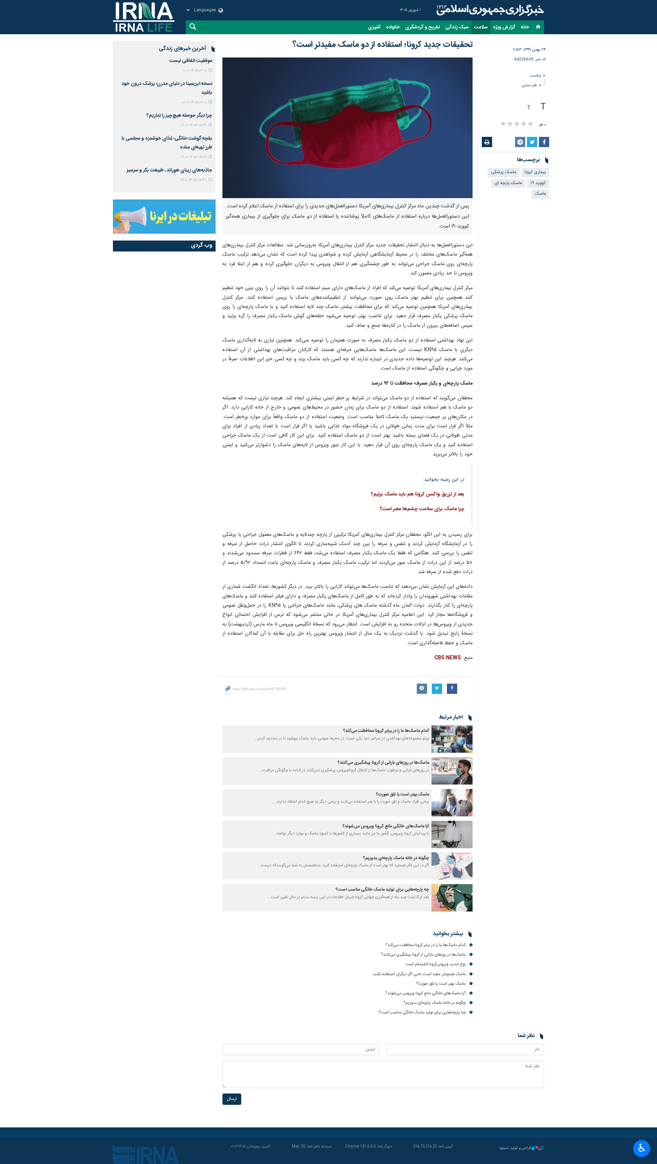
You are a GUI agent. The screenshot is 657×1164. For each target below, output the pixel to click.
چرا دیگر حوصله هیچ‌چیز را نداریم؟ (179, 116)
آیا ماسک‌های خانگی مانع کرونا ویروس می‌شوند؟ (386, 826)
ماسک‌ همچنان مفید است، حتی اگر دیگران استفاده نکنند (419, 974)
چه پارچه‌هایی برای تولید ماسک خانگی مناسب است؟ (382, 889)
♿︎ (642, 1148)
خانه (525, 27)
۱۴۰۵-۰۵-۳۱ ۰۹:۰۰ (193, 125)
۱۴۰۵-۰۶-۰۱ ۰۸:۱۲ (194, 102)
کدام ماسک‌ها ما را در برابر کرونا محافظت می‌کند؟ (386, 731)
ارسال (232, 1099)
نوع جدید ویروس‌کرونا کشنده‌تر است (435, 964)
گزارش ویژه (504, 27)
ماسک (540, 193)
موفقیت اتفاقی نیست (190, 61)
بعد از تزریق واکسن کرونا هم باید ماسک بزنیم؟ (417, 494)
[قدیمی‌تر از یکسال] (452, 739)
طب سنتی (529, 85)
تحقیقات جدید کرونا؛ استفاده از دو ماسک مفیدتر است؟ (383, 45)
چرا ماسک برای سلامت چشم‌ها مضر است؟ (422, 509)
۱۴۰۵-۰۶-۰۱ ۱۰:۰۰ (194, 70)
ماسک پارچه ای (508, 183)
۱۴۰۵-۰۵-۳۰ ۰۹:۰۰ (193, 180)
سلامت (481, 27)
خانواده (393, 27)
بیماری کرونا (535, 172)
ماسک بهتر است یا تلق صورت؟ (402, 794)
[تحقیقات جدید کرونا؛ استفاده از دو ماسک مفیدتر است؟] (347, 127)
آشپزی (374, 27)
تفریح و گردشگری (422, 27)
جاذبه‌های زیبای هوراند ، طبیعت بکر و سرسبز (169, 170)
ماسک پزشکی (503, 172)
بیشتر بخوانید (448, 934)
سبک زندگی (456, 27)
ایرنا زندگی (489, 10)
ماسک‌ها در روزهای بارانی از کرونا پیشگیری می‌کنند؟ (383, 762)
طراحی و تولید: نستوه (516, 1148)
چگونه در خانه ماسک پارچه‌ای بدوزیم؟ (396, 858)
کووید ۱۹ (538, 183)
